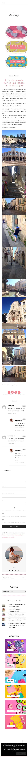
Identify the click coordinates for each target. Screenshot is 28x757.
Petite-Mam (11, 405)
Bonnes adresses (17, 61)
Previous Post (7, 394)
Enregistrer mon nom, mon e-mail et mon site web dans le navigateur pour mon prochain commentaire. (4, 510)
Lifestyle (11, 665)
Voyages (17, 31)
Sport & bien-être (17, 46)
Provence (16, 75)
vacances (19, 385)
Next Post (21, 394)
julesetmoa (11, 436)
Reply (24, 406)
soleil (14, 385)
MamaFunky (18, 420)
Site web (4, 500)
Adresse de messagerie (4, 493)
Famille (10, 650)
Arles (5, 385)
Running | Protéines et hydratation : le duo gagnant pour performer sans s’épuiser (17, 625)
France (11, 75)
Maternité (11, 726)
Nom (3, 486)
